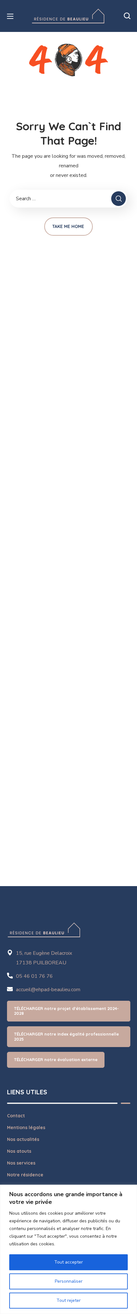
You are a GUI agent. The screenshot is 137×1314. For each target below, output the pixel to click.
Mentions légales (26, 1127)
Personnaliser (69, 1281)
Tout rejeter (68, 1300)
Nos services (21, 1163)
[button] (127, 16)
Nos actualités (23, 1139)
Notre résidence (25, 1175)
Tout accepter (68, 1262)
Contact (16, 1116)
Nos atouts (19, 1151)
